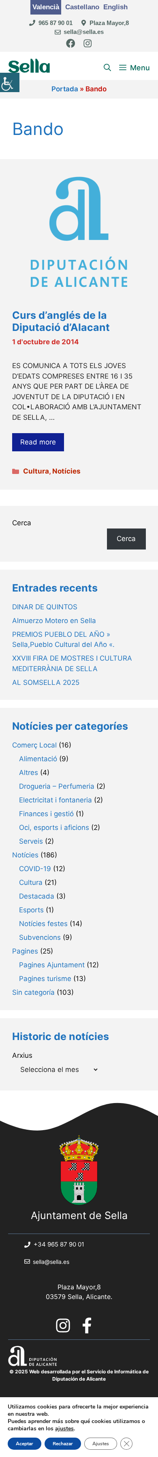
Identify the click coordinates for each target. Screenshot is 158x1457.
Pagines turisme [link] (45, 979)
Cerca (21, 523)
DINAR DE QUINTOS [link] (44, 607)
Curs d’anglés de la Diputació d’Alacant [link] (61, 321)
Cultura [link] (36, 471)
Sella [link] (29, 67)
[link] (9, 82)
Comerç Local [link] (34, 745)
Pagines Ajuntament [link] (52, 965)
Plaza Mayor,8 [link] (109, 22)
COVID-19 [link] (35, 869)
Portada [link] (64, 89)
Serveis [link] (31, 841)
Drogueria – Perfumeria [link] (56, 786)
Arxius (22, 1055)
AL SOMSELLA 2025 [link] (45, 682)
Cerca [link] (126, 539)
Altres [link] (28, 773)
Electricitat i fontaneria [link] (55, 800)
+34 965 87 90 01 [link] (59, 1244)
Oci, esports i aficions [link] (54, 827)
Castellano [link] (82, 7)
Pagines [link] (25, 951)
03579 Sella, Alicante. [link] (79, 1297)
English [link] (115, 7)
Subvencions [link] (40, 937)
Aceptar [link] (24, 1443)
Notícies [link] (66, 471)
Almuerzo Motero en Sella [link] (54, 621)
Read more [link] (38, 442)
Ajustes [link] (100, 1443)
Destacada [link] (36, 896)
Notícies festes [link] (43, 924)
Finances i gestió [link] (46, 814)
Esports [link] (31, 910)
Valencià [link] (45, 7)
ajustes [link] (64, 1428)
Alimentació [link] (38, 759)
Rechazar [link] (63, 1443)
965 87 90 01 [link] (55, 22)
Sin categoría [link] (33, 992)
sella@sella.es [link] (84, 31)
